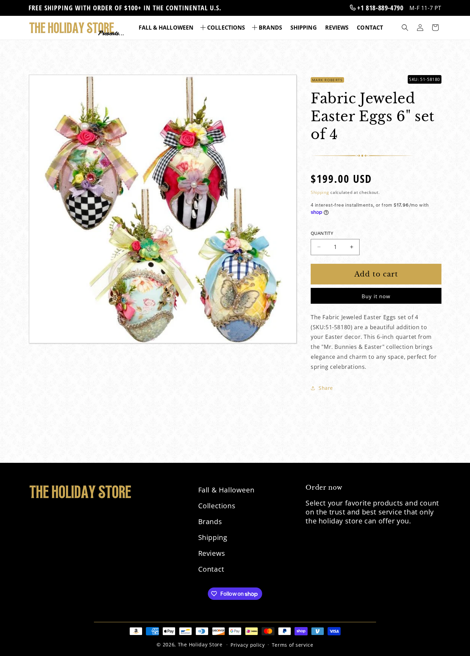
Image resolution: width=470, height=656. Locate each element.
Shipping (320, 192)
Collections (217, 505)
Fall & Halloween (226, 489)
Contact (211, 569)
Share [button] (326, 388)
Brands (210, 521)
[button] (223, 27)
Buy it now (376, 296)
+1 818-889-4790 (379, 7)
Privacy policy (248, 645)
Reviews (211, 553)
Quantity (322, 233)
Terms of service (292, 645)
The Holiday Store (200, 644)
